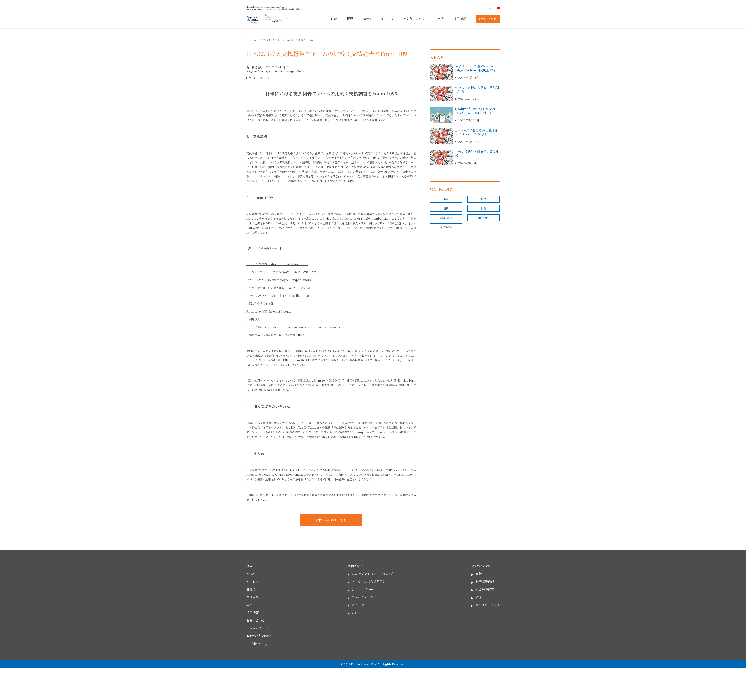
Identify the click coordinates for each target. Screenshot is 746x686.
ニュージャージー (364, 597)
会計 (446, 199)
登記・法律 (446, 217)
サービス (387, 19)
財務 (483, 208)
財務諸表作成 (484, 581)
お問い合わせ (487, 19)
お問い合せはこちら (331, 519)
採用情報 (459, 19)
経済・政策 (483, 217)
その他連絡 (446, 226)
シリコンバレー (362, 589)
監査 (483, 199)
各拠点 (251, 589)
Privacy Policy (257, 628)
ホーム (249, 40)
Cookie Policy (256, 643)
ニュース (257, 40)
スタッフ (252, 597)
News (367, 19)
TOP (333, 19)
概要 (350, 19)
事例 (440, 19)
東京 (355, 612)
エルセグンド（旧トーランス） (373, 574)
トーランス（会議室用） (369, 581)
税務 (446, 208)
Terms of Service (259, 636)
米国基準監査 (484, 589)
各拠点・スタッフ (415, 19)
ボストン (358, 605)
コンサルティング (487, 605)
